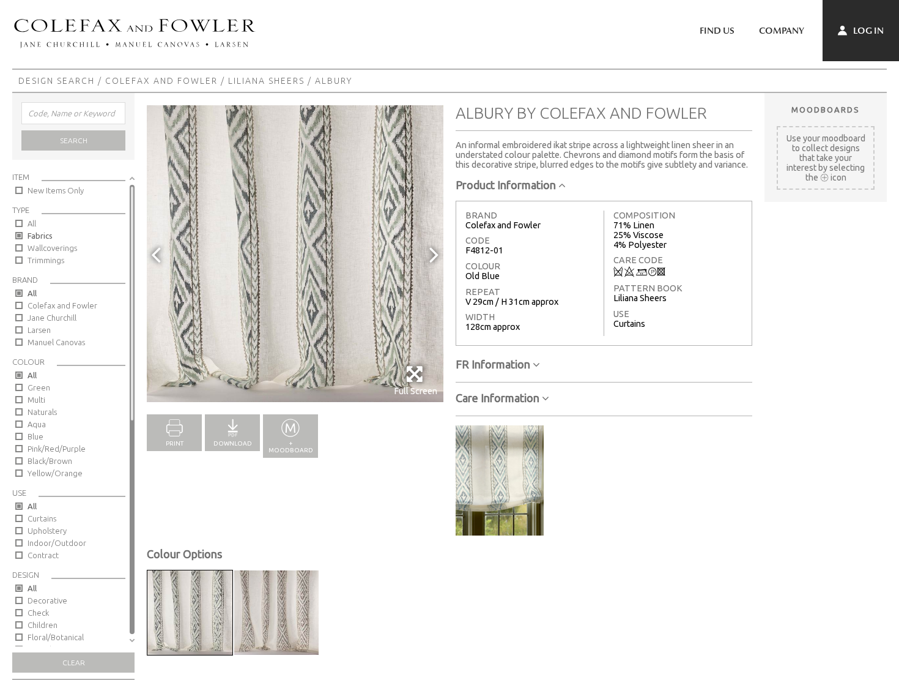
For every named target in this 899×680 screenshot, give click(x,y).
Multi (36, 399)
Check (38, 612)
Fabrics (40, 235)
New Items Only (56, 190)
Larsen (39, 330)
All (32, 223)
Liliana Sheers (266, 81)
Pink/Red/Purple (57, 448)
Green (39, 387)
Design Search (56, 81)
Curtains (42, 518)
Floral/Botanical (56, 637)
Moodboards (825, 109)
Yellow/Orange (55, 473)
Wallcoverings (52, 248)
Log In (867, 30)
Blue (35, 436)
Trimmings (46, 260)
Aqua (37, 424)
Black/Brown (50, 461)
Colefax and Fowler (161, 81)
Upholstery (47, 530)
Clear (73, 663)
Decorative (47, 600)
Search (73, 140)
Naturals (42, 412)
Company (781, 30)
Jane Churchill (52, 317)
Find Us (717, 30)
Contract (43, 555)
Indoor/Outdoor (57, 543)
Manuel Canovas (56, 342)
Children (42, 625)
